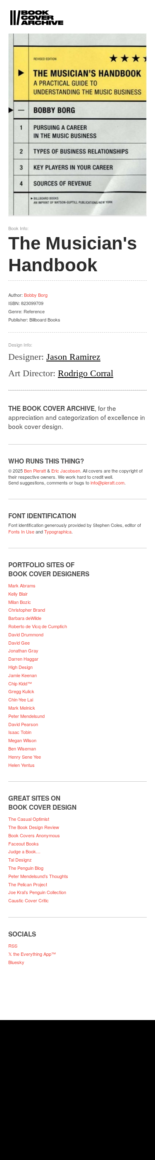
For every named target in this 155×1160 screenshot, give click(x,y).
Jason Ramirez (73, 357)
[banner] (77, 12)
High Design (20, 667)
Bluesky (16, 962)
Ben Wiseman (22, 748)
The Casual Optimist (28, 818)
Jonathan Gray (23, 650)
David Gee (19, 642)
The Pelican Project (27, 884)
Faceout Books (23, 843)
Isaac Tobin (19, 732)
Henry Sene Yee (24, 756)
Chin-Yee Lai (20, 699)
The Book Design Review (33, 827)
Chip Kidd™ (20, 683)
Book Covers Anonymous (34, 835)
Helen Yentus (21, 765)
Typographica (58, 531)
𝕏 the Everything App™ (32, 953)
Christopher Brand (26, 609)
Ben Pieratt (35, 470)
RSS (12, 945)
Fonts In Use (21, 531)
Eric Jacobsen (65, 470)
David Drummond (25, 634)
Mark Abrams (22, 585)
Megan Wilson (22, 740)
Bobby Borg (36, 294)
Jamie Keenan (22, 675)
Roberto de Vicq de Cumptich (37, 626)
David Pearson (23, 724)
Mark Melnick (21, 707)
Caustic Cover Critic (28, 900)
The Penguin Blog (25, 867)
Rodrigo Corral (85, 373)
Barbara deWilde (24, 618)
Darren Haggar (23, 658)
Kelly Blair (18, 593)
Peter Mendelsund (26, 716)
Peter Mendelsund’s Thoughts (38, 876)
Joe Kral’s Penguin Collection (37, 892)
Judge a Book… (24, 851)
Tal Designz (20, 859)
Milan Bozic (19, 602)
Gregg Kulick (21, 691)
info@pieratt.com (107, 482)
